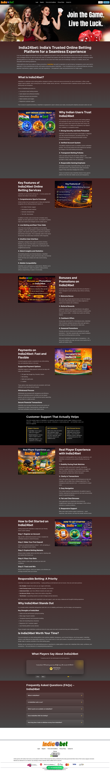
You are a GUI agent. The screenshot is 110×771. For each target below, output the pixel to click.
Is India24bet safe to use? (55, 702)
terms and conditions (51, 2)
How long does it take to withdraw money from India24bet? (55, 722)
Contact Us (68, 2)
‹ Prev (37, 676)
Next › (43, 676)
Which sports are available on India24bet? (55, 709)
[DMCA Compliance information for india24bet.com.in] (55, 753)
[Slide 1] (68, 676)
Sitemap (55, 751)
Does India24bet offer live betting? (55, 716)
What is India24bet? (55, 695)
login (37, 2)
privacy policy (61, 2)
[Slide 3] (71, 676)
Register (42, 2)
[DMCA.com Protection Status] (55, 756)
